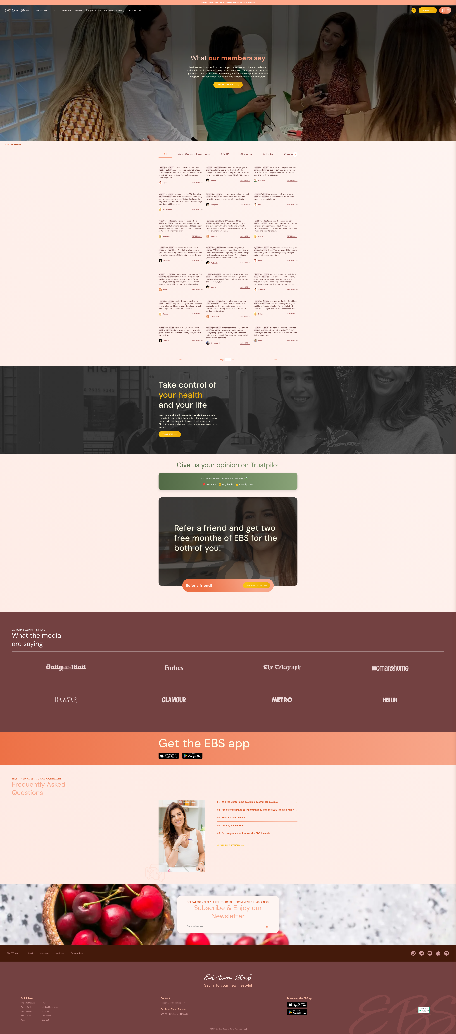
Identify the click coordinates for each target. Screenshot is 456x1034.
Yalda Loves (26, 1015)
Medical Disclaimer (50, 1007)
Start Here (167, 434)
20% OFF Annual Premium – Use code (228, 2)
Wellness (60, 953)
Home (7, 144)
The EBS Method (14, 953)
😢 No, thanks (226, 484)
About (23, 1020)
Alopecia (246, 154)
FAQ (43, 1003)
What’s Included (134, 10)
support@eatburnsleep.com (173, 1003)
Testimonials (26, 1011)
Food (56, 10)
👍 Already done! (244, 484)
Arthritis (268, 154)
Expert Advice (94, 10)
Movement (44, 953)
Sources (45, 1011)
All (165, 154)
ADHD (225, 154)
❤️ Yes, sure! (209, 484)
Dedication (46, 1015)
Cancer (289, 154)
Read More (196, 183)
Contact (45, 1020)
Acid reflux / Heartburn (194, 154)
